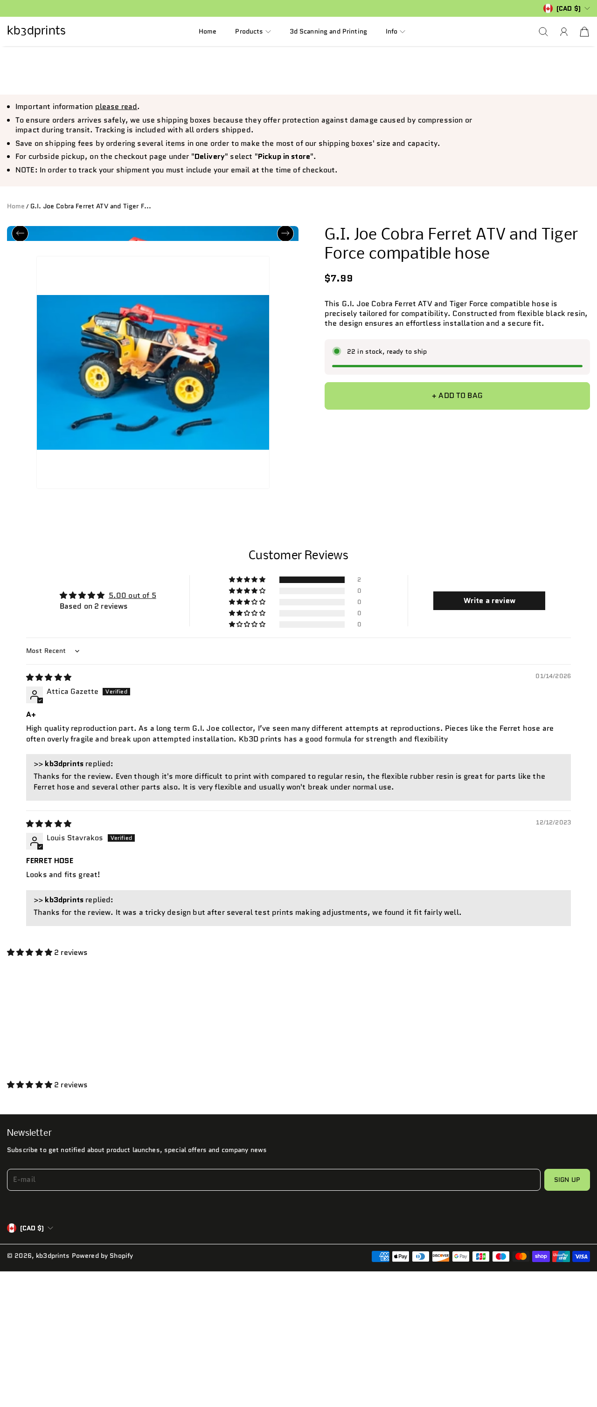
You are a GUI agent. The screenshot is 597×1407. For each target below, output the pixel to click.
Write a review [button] (489, 605)
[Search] (543, 31)
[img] (48, 682)
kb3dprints (52, 1260)
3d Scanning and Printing (328, 31)
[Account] (563, 31)
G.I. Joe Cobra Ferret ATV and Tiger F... (90, 206)
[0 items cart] (584, 31)
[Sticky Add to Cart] (571, 1370)
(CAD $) (32, 1232)
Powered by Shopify (102, 1260)
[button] (253, 31)
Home (208, 31)
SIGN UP (567, 1184)
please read (116, 106)
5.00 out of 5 (132, 600)
